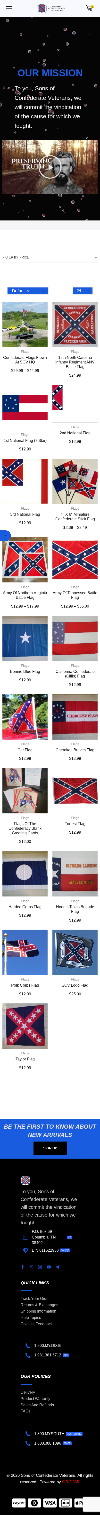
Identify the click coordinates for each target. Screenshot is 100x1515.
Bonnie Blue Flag (25, 671)
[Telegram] (57, 1267)
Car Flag (25, 750)
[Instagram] (40, 1267)
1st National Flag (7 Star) (25, 440)
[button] (9, 8)
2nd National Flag (75, 433)
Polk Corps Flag (25, 985)
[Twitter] (31, 1267)
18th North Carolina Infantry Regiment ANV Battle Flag (75, 362)
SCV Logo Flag (75, 985)
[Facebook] (23, 1267)
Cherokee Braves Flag (75, 750)
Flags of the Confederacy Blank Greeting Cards (25, 828)
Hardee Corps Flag (25, 907)
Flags (25, 351)
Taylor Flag (25, 1059)
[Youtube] (49, 1267)
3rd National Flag (25, 514)
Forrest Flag (75, 824)
